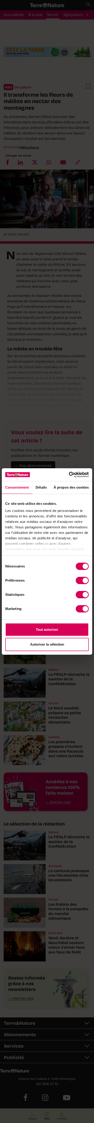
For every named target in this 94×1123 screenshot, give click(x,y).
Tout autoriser (47, 629)
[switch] (82, 580)
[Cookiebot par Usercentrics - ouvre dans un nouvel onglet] (69, 475)
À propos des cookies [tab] (71, 487)
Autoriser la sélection (47, 644)
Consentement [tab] (17, 487)
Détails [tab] (41, 487)
